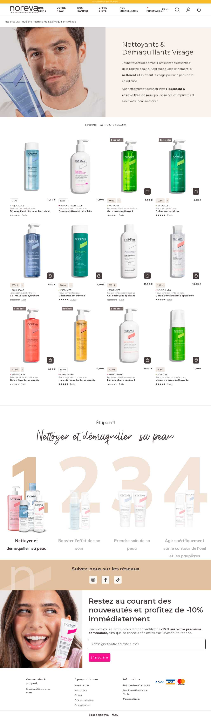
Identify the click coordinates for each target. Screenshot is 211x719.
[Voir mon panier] (199, 10)
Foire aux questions (83, 691)
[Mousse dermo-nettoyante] (178, 328)
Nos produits (12, 21)
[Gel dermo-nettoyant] (130, 159)
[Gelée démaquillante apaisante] (178, 244)
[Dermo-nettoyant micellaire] (81, 159)
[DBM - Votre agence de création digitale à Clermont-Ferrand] (114, 707)
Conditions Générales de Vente (39, 676)
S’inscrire (99, 648)
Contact (78, 686)
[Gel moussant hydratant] (32, 244)
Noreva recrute (81, 676)
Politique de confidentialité (134, 676)
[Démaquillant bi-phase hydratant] (32, 159)
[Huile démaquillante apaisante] (81, 328)
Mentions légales (130, 686)
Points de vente (81, 696)
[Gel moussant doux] (178, 159)
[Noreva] (25, 10)
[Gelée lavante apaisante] (32, 328)
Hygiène (26, 21)
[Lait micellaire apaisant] (130, 328)
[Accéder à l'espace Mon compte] (188, 9)
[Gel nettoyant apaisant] (130, 244)
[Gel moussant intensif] (81, 244)
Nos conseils (80, 681)
